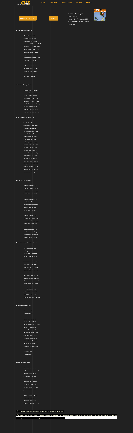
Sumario (54, 18)
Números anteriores (27, 18)
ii (16, 415)
